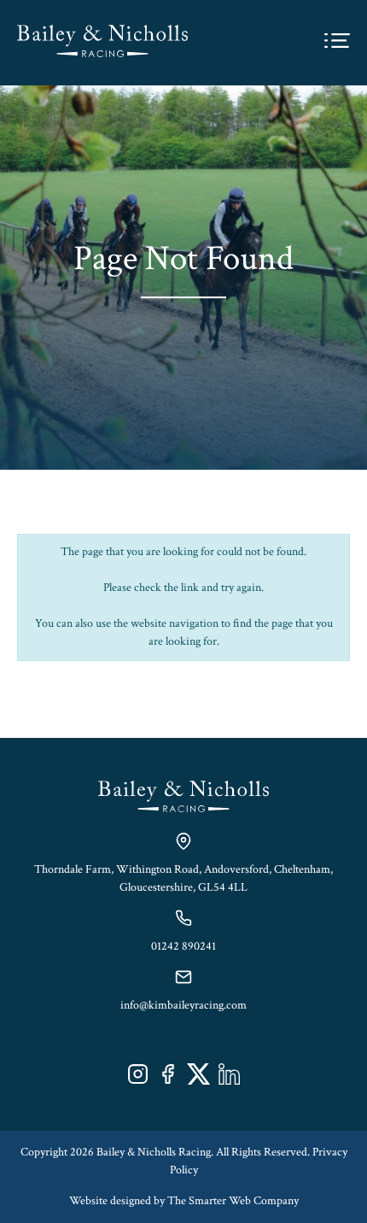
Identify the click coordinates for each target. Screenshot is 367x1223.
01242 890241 (183, 946)
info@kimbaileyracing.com (183, 1005)
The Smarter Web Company (233, 1200)
